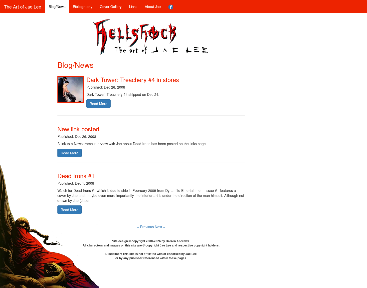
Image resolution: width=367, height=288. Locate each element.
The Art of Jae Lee (22, 6)
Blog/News (57, 6)
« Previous (146, 226)
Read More (98, 103)
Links (133, 6)
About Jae (153, 6)
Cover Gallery (111, 6)
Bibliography (82, 6)
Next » (160, 226)
